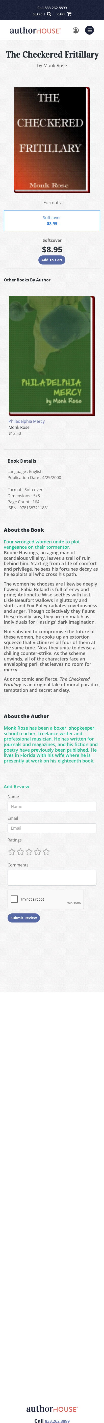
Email (13, 818)
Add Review (16, 786)
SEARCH (39, 14)
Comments (18, 865)
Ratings (15, 840)
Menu (91, 29)
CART (61, 14)
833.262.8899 (56, 7)
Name (13, 796)
